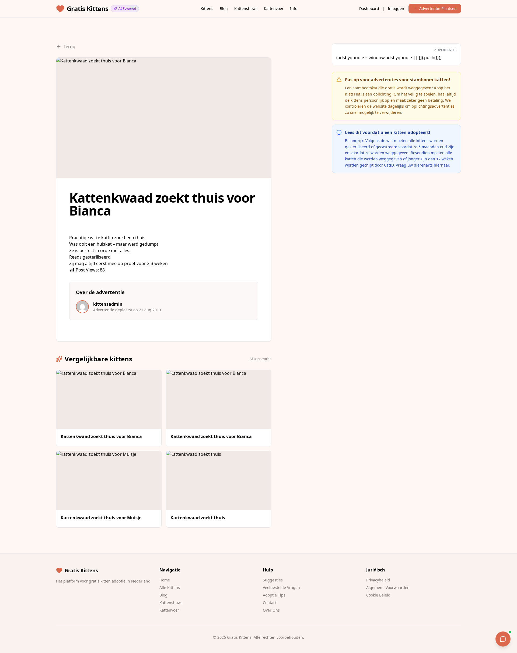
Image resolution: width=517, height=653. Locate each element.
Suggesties (273, 580)
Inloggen (396, 8)
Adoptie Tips (274, 595)
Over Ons (271, 610)
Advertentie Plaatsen (438, 8)
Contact (270, 602)
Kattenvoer (274, 8)
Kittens (207, 8)
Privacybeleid (378, 580)
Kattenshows (245, 8)
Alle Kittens (169, 587)
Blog (224, 8)
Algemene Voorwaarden (388, 587)
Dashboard (369, 8)
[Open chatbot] (503, 639)
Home (164, 580)
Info (293, 8)
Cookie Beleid (378, 595)
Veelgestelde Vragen (281, 587)
